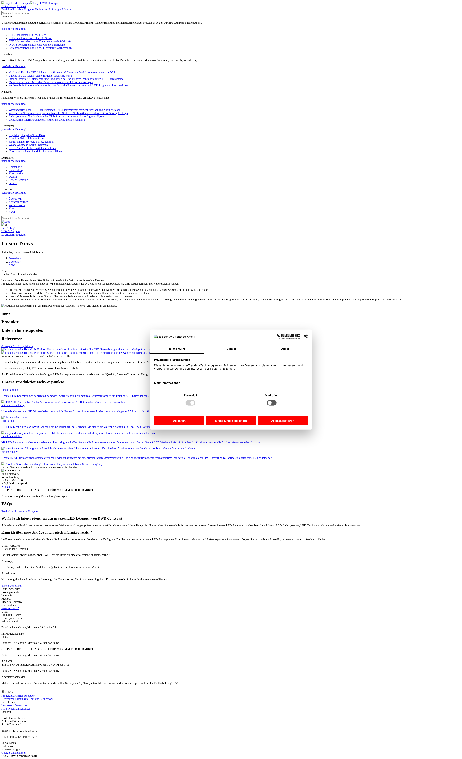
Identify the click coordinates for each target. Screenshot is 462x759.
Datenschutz (22, 705)
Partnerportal (8, 6)
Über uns (67, 9)
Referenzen (41, 9)
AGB (4, 708)
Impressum (7, 705)
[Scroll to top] (2, 690)
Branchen (17, 9)
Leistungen (55, 9)
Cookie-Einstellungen (13, 752)
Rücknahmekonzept (19, 708)
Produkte (6, 9)
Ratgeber (29, 9)
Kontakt (21, 6)
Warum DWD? (10, 608)
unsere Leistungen (11, 585)
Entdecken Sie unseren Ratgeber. (20, 511)
